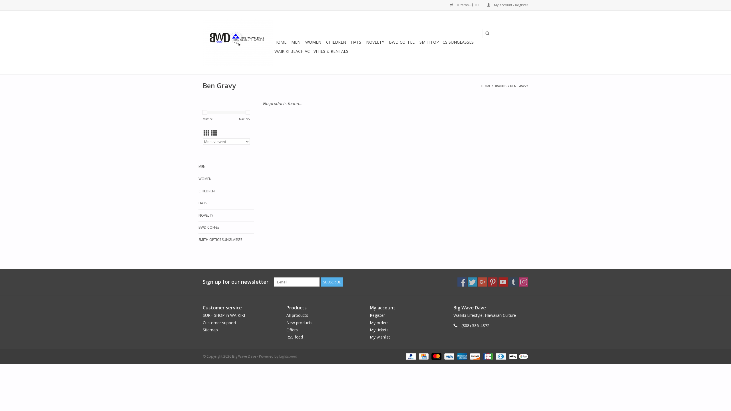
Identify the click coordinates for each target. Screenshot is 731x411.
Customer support (219, 322)
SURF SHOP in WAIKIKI (224, 315)
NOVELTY (375, 42)
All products (297, 315)
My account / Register (510, 5)
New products (299, 322)
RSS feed (294, 337)
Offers (292, 330)
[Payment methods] (410, 356)
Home (280, 42)
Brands (500, 86)
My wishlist (380, 337)
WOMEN (313, 42)
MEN (295, 42)
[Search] (487, 34)
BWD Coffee (402, 42)
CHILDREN (336, 42)
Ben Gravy (519, 86)
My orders (379, 322)
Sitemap (210, 330)
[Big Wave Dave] (238, 42)
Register (377, 315)
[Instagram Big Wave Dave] (523, 282)
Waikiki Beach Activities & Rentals (311, 51)
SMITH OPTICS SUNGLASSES (446, 42)
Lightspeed (288, 356)
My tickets (379, 330)
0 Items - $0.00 (468, 5)
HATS (356, 42)
